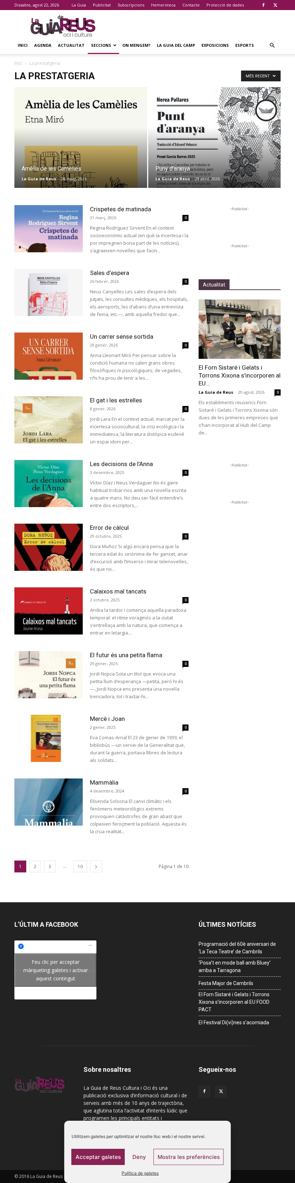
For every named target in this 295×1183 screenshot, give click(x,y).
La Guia (79, 5)
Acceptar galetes (98, 1156)
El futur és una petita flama (126, 655)
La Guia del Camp (176, 45)
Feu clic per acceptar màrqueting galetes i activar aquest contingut (55, 970)
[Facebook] (263, 5)
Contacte (191, 5)
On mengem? (136, 45)
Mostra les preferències (189, 1156)
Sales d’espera (109, 272)
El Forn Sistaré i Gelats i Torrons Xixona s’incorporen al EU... (240, 375)
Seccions (101, 45)
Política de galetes (140, 1173)
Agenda (42, 45)
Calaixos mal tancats (118, 591)
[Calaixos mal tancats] (48, 611)
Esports (244, 45)
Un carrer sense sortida (121, 336)
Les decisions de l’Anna (121, 464)
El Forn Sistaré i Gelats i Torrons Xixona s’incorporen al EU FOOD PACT (234, 1002)
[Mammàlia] (48, 802)
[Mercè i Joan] (48, 738)
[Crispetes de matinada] (48, 228)
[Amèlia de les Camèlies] (80, 144)
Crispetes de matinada (120, 209)
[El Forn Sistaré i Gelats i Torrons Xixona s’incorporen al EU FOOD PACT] (240, 329)
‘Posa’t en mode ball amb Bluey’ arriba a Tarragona (235, 966)
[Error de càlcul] (48, 547)
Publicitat (102, 5)
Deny (139, 1156)
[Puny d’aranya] (214, 144)
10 (80, 866)
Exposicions (215, 45)
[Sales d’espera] (48, 292)
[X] (275, 5)
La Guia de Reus (39, 178)
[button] (272, 45)
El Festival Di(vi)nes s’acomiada (234, 1022)
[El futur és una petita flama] (48, 674)
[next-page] (96, 866)
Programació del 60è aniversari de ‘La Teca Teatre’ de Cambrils (237, 947)
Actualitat (71, 45)
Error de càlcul (109, 527)
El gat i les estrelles (116, 400)
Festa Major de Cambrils (226, 983)
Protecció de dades (225, 5)
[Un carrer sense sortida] (48, 356)
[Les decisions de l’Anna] (48, 483)
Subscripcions (131, 5)
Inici (23, 45)
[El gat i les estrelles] (48, 419)
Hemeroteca (163, 5)
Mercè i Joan (107, 718)
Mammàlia (104, 782)
